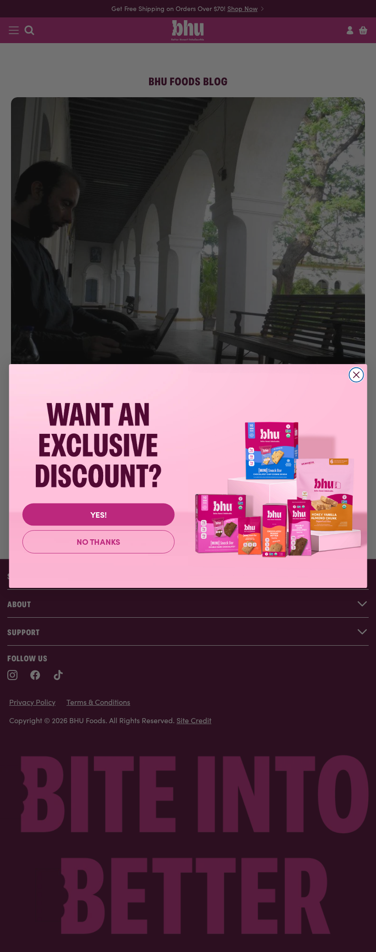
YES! (98, 514)
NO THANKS (98, 541)
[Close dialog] (356, 375)
